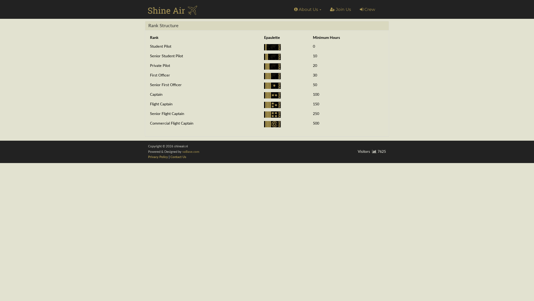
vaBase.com (190, 151)
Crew (369, 9)
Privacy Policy (158, 157)
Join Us (343, 9)
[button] (307, 9)
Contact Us (178, 157)
